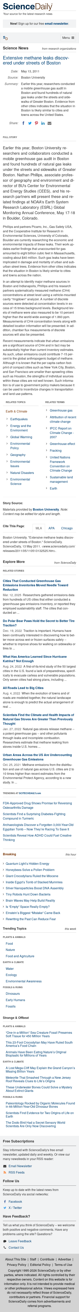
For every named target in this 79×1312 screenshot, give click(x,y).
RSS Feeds (17, 1172)
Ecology (11, 975)
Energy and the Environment (20, 427)
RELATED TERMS (55, 402)
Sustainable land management (61, 479)
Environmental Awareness (24, 981)
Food (9, 943)
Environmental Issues (20, 463)
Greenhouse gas (61, 410)
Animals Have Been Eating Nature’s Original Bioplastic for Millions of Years (36, 1054)
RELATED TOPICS (16, 402)
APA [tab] (52, 528)
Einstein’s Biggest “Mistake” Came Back (33, 913)
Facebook (15, 1201)
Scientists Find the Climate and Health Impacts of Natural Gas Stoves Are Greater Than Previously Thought (38, 719)
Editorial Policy (40, 1264)
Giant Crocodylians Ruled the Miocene (32, 876)
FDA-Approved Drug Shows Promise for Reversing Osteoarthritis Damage (37, 805)
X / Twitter (15, 1207)
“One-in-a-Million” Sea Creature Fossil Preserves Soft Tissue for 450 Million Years (39, 1034)
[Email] (49, 123)
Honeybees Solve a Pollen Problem (30, 869)
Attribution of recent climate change (63, 419)
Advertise (64, 1259)
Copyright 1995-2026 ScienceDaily (32, 1270)
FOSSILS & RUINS (13, 987)
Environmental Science (20, 481)
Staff (33, 1259)
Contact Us (16, 1247)
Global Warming (21, 437)
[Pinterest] (36, 123)
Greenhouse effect (62, 443)
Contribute (47, 1259)
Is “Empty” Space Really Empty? (28, 906)
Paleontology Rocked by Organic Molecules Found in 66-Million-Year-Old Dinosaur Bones (40, 1105)
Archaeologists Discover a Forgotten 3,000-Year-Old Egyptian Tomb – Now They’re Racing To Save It (38, 826)
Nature (10, 949)
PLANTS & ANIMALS (14, 937)
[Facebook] (23, 123)
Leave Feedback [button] (20, 1241)
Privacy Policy (16, 1264)
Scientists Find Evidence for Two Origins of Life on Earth (40, 1115)
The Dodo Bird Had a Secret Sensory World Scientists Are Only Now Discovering (35, 1124)
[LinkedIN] (43, 123)
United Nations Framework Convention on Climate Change (61, 464)
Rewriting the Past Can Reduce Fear (31, 919)
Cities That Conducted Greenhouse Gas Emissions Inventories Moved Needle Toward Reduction (35, 585)
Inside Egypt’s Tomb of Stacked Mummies (34, 882)
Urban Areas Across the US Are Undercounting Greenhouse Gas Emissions (37, 757)
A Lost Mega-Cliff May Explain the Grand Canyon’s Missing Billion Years (40, 1070)
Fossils (11, 1006)
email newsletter (56, 23)
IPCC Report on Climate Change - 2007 (62, 432)
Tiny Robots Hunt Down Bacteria (28, 894)
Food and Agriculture (20, 956)
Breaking (9, 854)
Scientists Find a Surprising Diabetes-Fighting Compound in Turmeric (34, 816)
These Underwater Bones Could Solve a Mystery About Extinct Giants (39, 1089)
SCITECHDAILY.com (30, 793)
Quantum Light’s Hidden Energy (27, 863)
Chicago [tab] (67, 528)
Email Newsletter (20, 1166)
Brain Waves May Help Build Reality (30, 900)
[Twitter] (30, 123)
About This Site (15, 1259)
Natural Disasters (22, 472)
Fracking (56, 450)
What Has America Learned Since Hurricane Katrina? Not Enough (35, 658)
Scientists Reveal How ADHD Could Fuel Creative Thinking (37, 837)
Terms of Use (63, 1264)
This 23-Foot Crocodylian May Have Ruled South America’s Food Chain (39, 1044)
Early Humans (15, 1000)
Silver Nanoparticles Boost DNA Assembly (35, 888)
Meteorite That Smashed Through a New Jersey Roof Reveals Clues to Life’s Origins (38, 1079)
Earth (53, 488)
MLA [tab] (39, 528)
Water (10, 968)
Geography (18, 454)
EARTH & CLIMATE (13, 962)
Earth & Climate (16, 411)
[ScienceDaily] (28, 6)
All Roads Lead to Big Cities (23, 688)
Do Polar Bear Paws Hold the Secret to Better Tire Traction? (39, 623)
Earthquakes (19, 419)
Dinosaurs (13, 993)
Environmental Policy (20, 445)
